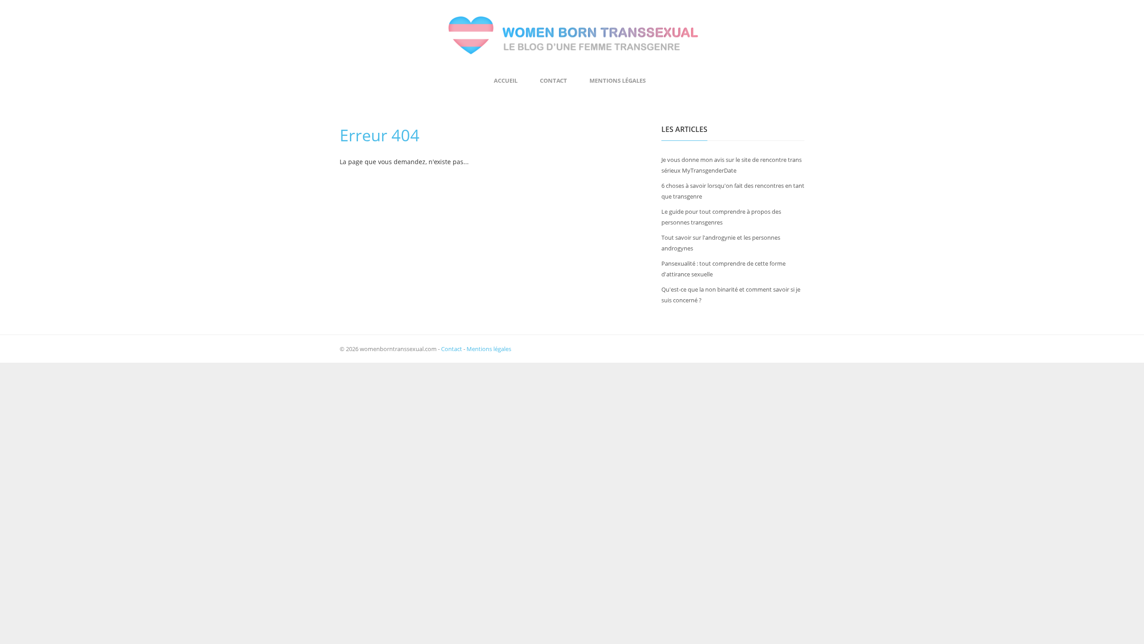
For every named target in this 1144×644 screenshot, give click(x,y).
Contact (553, 80)
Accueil (505, 80)
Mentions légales (617, 80)
